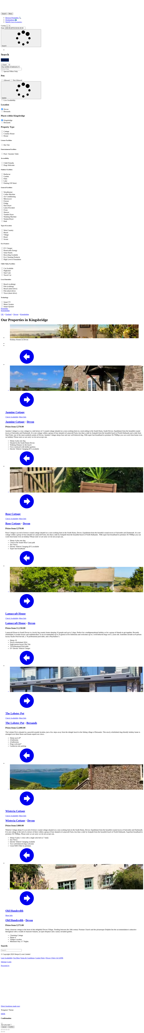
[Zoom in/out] (8, 1029)
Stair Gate (7, 273)
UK (2, 314)
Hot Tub (7, 145)
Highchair (7, 271)
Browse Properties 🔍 (13, 18)
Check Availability (12, 417)
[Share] (4, 1029)
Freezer (6, 201)
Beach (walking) (9, 284)
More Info (22, 417)
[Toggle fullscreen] (6, 1029)
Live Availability (9, 100)
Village (6, 235)
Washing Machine (10, 217)
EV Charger (8, 248)
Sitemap (4, 962)
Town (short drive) (10, 293)
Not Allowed (17, 80)
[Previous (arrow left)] (2, 1031)
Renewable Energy (10, 250)
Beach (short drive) (10, 289)
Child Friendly (9, 163)
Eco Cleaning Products (12, 257)
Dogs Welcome (9, 165)
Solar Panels (8, 253)
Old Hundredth (14, 910)
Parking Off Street (10, 183)
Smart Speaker (9, 307)
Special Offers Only (11, 71)
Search (13, 22)
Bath (5, 221)
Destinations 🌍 (11, 20)
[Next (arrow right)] (4, 1031)
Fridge (6, 203)
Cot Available (8, 268)
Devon (6, 109)
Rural (6, 237)
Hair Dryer (7, 206)
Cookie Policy (40, 958)
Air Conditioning (9, 197)
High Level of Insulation (12, 259)
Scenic (6, 239)
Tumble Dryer (9, 214)
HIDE (3, 1014)
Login (9, 962)
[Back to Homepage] (29, 11)
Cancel (4, 1027)
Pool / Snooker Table (11, 154)
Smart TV (7, 302)
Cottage (6, 131)
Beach (6, 233)
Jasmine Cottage (15, 412)
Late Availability (7, 958)
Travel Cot (7, 275)
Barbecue (7, 174)
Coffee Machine (9, 194)
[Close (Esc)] (2, 1029)
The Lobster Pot (14, 713)
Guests (3, 26)
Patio (5, 179)
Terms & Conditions (27, 958)
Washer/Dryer (9, 219)
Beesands (7, 111)
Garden (6, 176)
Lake (5, 181)
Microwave (8, 199)
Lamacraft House (15, 613)
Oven (6, 210)
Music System (9, 304)
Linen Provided (9, 208)
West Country (8, 230)
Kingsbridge (8, 120)
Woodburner (8, 192)
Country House (9, 134)
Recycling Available (11, 255)
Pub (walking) (9, 286)
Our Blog (16, 958)
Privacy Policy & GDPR (54, 958)
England (8, 314)
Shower (6, 212)
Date (2, 28)
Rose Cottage (13, 513)
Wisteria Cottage (15, 811)
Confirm (11, 1027)
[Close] (2, 1023)
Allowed (6, 80)
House (6, 136)
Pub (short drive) (10, 291)
